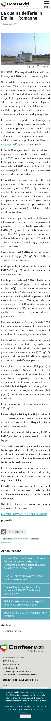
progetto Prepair (14, 144)
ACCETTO (25, 716)
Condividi (16, 532)
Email (5, 685)
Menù (47, 7)
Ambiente (17, 538)
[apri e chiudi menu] (46, 3)
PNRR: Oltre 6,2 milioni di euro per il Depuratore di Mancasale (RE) (23, 603)
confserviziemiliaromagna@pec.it (23, 674)
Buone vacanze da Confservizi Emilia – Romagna (25, 614)
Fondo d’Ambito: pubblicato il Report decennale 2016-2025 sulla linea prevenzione (24, 590)
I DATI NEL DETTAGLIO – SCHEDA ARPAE (24, 514)
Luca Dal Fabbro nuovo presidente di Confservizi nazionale (24, 577)
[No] (47, 704)
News (26, 538)
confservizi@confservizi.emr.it (17, 671)
